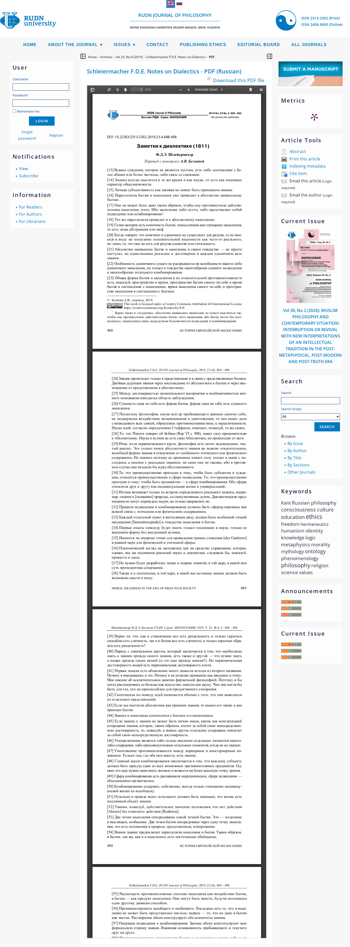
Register (56, 135)
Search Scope (291, 409)
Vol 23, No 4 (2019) (129, 57)
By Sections (298, 465)
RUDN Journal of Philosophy (175, 20)
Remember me (28, 111)
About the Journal (73, 44)
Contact (158, 44)
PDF (211, 57)
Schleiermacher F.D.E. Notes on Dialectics (175, 57)
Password (20, 95)
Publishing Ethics (203, 44)
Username (20, 79)
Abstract (298, 151)
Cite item (298, 173)
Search (286, 392)
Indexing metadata (308, 166)
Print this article (305, 159)
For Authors (30, 214)
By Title (294, 458)
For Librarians (32, 221)
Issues (122, 44)
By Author (297, 450)
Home (30, 44)
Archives (106, 57)
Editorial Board (259, 44)
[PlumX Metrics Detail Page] (314, 117)
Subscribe (28, 176)
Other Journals (301, 472)
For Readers (30, 207)
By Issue (295, 443)
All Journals (309, 44)
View (23, 168)
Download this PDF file (238, 80)
